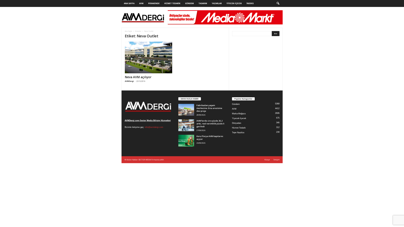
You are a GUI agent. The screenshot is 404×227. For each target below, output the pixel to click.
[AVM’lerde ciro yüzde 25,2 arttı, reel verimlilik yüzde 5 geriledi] (186, 125)
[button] (277, 3)
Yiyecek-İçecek (234, 3)
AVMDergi (129, 81)
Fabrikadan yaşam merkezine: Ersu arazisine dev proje (209, 108)
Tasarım (203, 3)
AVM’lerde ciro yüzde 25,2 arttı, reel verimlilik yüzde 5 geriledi (210, 123)
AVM (141, 3)
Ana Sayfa (129, 3)
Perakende (154, 3)
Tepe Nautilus (238, 132)
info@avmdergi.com (154, 127)
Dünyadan (236, 123)
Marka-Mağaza (239, 113)
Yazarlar (217, 3)
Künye (267, 159)
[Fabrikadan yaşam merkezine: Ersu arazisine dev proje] (186, 110)
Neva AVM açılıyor (138, 77)
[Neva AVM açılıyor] (148, 57)
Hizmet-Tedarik (239, 128)
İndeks (250, 3)
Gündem (189, 3)
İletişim (276, 159)
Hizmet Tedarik (172, 3)
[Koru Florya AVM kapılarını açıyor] (186, 141)
